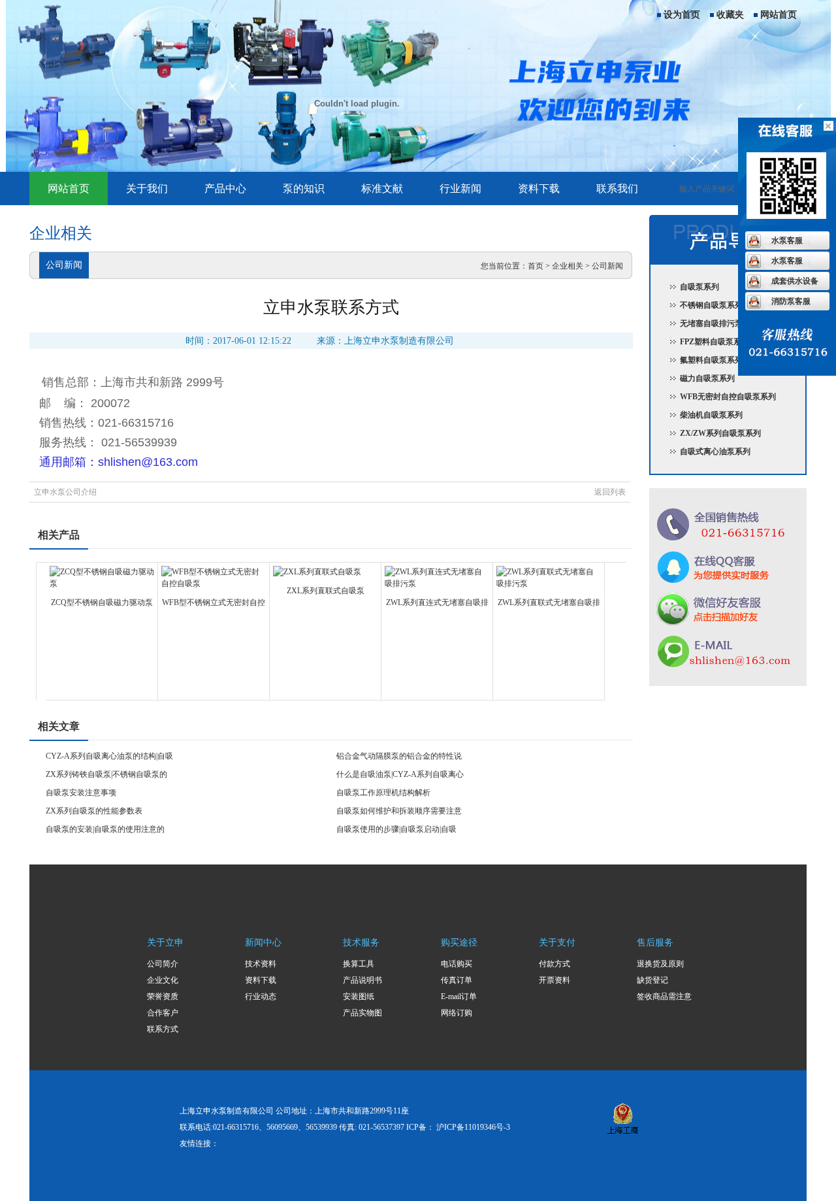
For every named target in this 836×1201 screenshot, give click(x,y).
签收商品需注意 (664, 996)
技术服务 (361, 942)
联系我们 (617, 188)
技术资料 (260, 963)
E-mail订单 (459, 996)
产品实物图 (362, 1012)
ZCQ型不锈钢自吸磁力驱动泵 (102, 602)
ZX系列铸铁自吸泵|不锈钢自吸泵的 (106, 774)
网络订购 (456, 1012)
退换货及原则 (660, 963)
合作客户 (162, 1012)
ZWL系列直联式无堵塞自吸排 (549, 602)
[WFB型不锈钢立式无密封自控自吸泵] (213, 583)
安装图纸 (358, 996)
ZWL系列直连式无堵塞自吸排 (437, 602)
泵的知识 (304, 188)
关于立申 (165, 942)
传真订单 (456, 980)
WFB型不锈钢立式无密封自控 (213, 602)
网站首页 (778, 15)
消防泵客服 (791, 301)
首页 (535, 266)
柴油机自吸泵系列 (711, 415)
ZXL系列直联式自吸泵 (325, 590)
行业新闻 (460, 188)
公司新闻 (607, 266)
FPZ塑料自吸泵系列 (714, 341)
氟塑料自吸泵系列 (711, 360)
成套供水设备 (794, 281)
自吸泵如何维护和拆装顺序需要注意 (399, 810)
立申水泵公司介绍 (65, 492)
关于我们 (147, 188)
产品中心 (225, 188)
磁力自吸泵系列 (707, 378)
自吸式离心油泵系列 (715, 451)
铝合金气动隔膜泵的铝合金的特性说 (399, 756)
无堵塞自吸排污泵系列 (719, 323)
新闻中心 (263, 942)
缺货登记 (652, 980)
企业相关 (567, 266)
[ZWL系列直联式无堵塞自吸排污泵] (548, 583)
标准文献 (382, 188)
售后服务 (655, 942)
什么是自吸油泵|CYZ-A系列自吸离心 (400, 774)
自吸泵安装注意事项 (81, 792)
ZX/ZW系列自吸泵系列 (720, 433)
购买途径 (459, 942)
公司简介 (162, 963)
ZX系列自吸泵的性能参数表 (94, 810)
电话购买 (456, 963)
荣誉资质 (162, 996)
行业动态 (260, 996)
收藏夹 (730, 15)
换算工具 (358, 963)
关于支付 (557, 942)
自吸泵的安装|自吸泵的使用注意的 (105, 829)
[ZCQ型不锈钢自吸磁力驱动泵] (102, 583)
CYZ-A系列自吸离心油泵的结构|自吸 (109, 756)
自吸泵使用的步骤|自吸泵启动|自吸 (396, 829)
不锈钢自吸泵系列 (711, 305)
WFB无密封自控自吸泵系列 (728, 396)
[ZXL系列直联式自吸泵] (317, 571)
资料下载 (539, 188)
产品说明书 (362, 980)
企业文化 (162, 980)
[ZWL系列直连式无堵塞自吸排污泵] (437, 583)
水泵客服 (787, 240)
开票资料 (554, 980)
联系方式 (162, 1029)
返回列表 (610, 492)
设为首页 (682, 15)
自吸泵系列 (699, 286)
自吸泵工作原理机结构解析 (383, 792)
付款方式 (554, 963)
